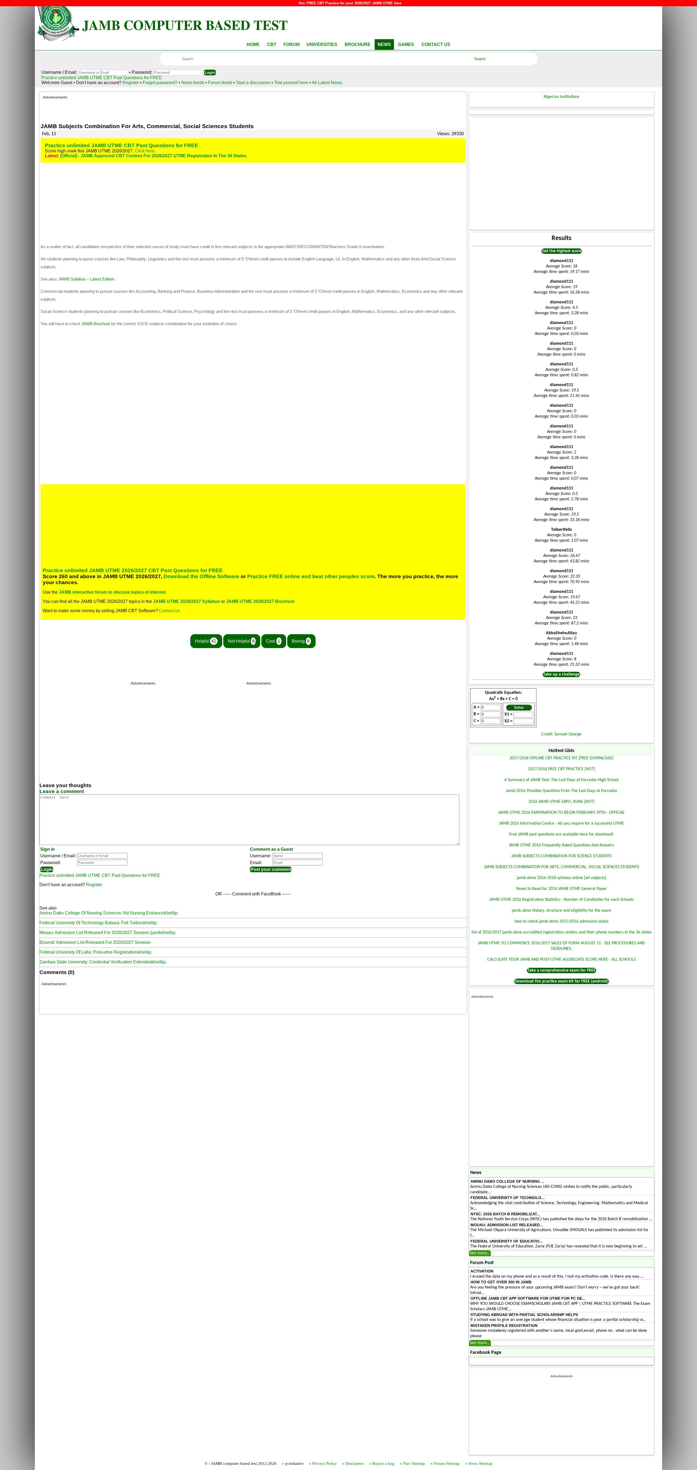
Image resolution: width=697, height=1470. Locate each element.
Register (131, 82)
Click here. (145, 151)
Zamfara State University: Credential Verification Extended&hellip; (102, 962)
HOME (253, 44)
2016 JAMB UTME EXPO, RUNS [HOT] (561, 802)
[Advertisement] (265, 107)
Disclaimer (355, 1463)
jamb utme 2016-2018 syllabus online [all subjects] (561, 878)
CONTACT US (435, 44)
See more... (480, 1253)
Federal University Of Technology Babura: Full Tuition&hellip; (98, 922)
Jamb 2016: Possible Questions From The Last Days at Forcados (561, 791)
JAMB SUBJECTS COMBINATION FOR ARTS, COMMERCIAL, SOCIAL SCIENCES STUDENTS (561, 867)
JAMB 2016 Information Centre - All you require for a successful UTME (561, 823)
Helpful (205, 641)
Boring (301, 641)
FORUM (291, 44)
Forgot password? (161, 82)
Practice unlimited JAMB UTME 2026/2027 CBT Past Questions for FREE (133, 570)
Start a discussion (253, 82)
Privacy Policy (324, 1463)
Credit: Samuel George (561, 734)
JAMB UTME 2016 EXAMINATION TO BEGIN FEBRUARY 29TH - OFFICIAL (561, 812)
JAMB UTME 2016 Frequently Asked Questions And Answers (561, 845)
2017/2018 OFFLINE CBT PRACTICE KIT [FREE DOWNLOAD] (561, 758)
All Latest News (327, 82)
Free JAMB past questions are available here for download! (561, 834)
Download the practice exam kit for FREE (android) (562, 981)
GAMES (406, 44)
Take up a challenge (561, 674)
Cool (273, 641)
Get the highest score (561, 251)
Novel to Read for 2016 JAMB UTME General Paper (561, 889)
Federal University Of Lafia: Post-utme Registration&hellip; (95, 952)
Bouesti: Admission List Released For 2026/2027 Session (95, 942)
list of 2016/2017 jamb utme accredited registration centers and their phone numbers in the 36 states (562, 932)
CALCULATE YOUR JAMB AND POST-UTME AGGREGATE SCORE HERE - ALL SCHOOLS (561, 959)
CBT (271, 44)
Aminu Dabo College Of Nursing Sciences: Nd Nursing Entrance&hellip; (108, 913)
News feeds (192, 82)
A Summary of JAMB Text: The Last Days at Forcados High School (561, 780)
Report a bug (383, 1463)
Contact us (169, 610)
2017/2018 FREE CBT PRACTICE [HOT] (561, 769)
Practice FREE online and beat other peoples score (311, 576)
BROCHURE (358, 44)
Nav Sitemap (414, 1463)
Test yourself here (291, 82)
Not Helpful (241, 641)
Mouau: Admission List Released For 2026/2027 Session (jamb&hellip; (107, 932)
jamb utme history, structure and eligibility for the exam (561, 910)
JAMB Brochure (95, 324)
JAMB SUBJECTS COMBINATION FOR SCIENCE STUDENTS (561, 856)
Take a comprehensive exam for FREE (561, 970)
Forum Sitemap (447, 1463)
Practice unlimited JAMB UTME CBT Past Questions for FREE (101, 77)
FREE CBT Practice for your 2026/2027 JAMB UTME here (354, 3)
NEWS (384, 44)
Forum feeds (220, 82)
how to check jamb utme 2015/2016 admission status (562, 921)
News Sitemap (480, 1463)
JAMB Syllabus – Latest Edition (86, 279)
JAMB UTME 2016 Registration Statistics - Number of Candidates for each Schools (561, 900)
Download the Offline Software (201, 576)
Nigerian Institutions (561, 97)
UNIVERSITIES (322, 44)
